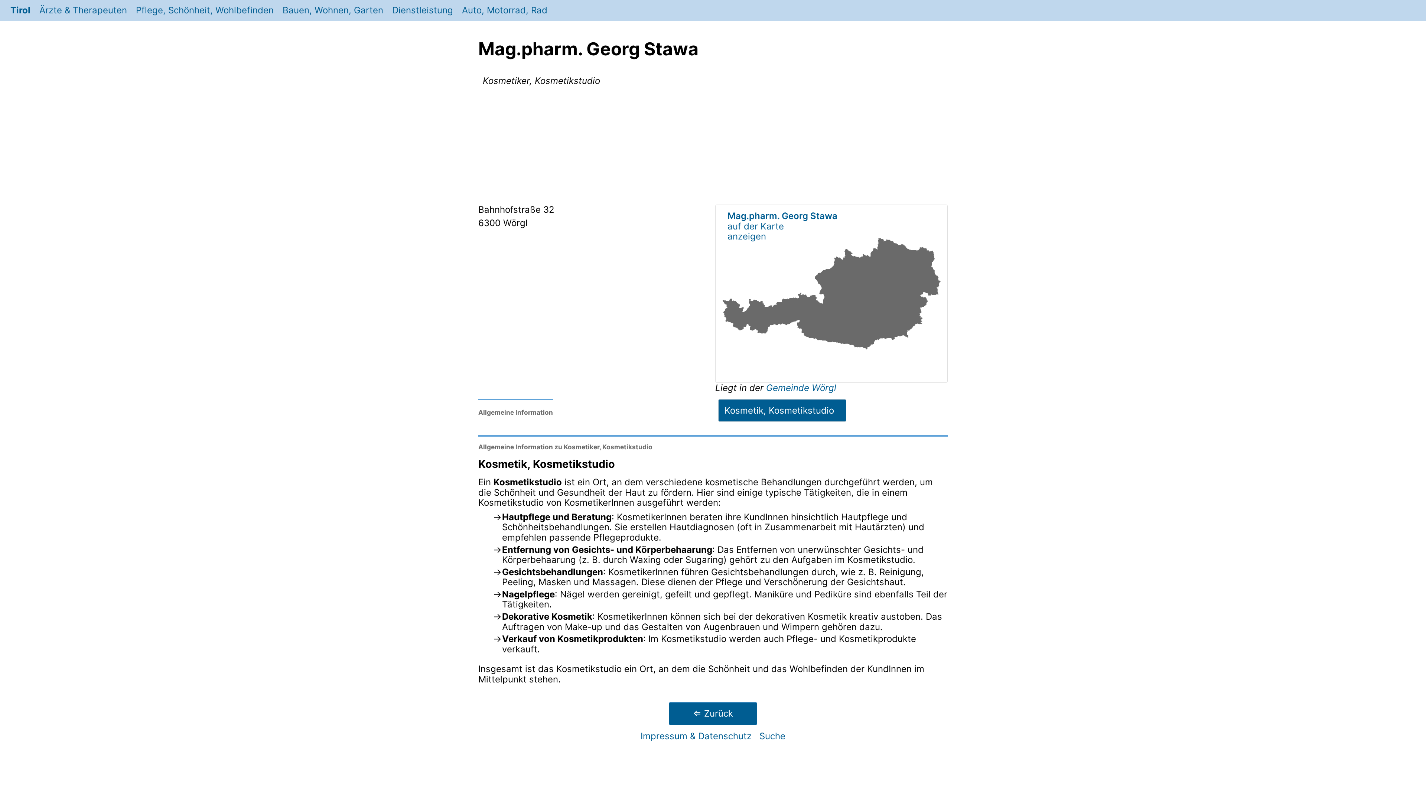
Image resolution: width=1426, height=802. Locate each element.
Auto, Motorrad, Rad (504, 10)
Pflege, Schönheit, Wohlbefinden (205, 10)
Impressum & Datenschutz (696, 736)
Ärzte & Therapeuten (83, 10)
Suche (772, 736)
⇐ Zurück (713, 713)
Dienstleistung (422, 10)
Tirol (20, 10)
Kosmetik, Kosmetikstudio (779, 410)
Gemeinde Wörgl (801, 387)
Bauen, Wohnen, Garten (333, 10)
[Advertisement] (713, 147)
